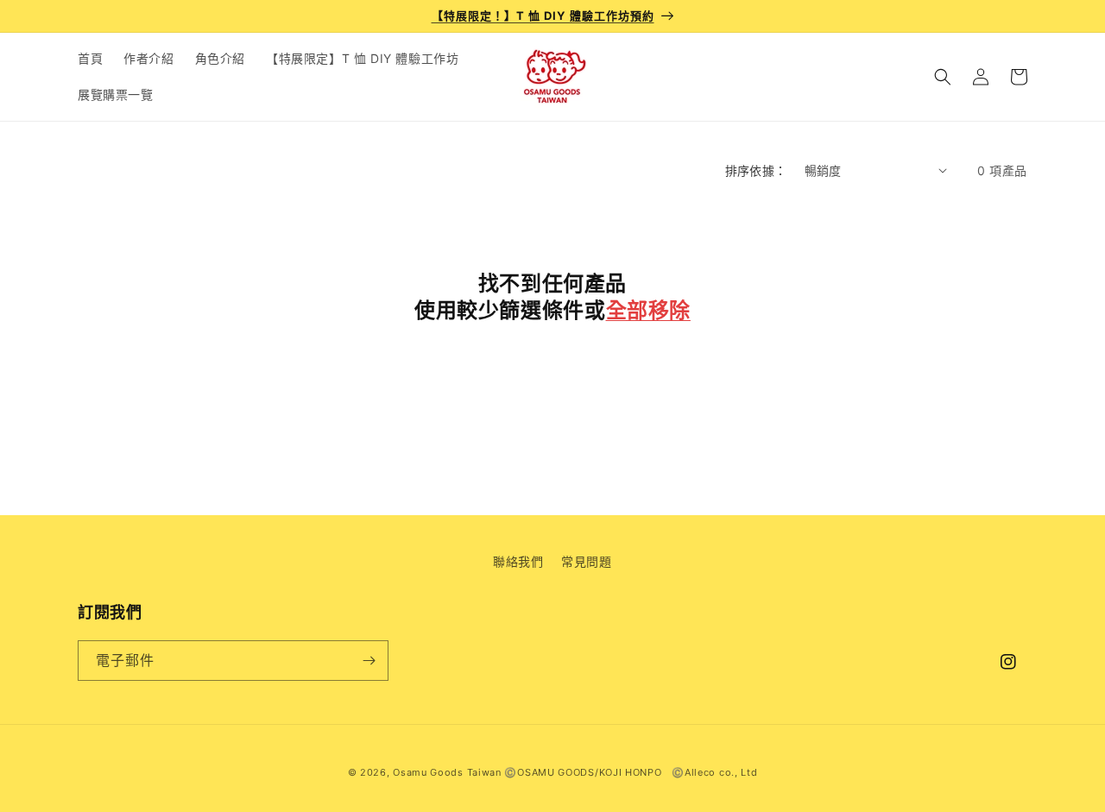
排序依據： (756, 170)
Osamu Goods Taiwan (447, 772)
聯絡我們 (518, 561)
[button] (943, 77)
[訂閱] (369, 660)
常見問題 (586, 561)
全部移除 (648, 310)
